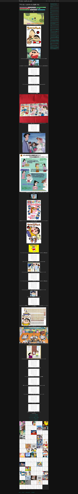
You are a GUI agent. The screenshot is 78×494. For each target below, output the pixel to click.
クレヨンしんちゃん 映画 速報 (34, 414)
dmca (19, 492)
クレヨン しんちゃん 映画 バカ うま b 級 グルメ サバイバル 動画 (54, 38)
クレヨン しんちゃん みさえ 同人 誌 (54, 25)
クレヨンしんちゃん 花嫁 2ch (54, 18)
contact (23, 492)
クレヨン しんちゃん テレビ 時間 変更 (41, 7)
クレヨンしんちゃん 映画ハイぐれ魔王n (34, 417)
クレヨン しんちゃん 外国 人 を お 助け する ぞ (54, 17)
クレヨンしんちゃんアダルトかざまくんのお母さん (54, 23)
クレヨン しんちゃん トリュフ (41, 9)
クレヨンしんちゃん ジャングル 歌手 (54, 12)
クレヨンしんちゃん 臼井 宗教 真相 (54, 43)
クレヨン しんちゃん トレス (33, 9)
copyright (32, 492)
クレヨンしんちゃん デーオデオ (54, 35)
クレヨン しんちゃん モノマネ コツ (54, 20)
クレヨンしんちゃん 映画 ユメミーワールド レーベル (54, 32)
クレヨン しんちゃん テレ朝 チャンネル (24, 9)
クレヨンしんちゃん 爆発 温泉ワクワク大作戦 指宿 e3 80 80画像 (54, 41)
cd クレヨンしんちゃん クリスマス (54, 27)
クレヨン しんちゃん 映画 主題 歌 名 (54, 30)
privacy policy (28, 492)
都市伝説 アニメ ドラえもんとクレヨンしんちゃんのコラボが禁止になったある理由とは (54, 48)
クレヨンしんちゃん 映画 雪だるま (33, 418)
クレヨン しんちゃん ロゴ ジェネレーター (54, 14)
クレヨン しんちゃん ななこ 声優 (54, 8)
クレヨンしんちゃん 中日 (53, 45)
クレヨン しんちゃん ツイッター (32, 7)
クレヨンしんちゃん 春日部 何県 (34, 420)
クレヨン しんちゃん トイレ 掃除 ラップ (25, 8)
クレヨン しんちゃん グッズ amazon (54, 6)
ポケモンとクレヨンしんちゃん (54, 10)
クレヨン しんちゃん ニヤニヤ (23, 7)
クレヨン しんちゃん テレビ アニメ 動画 (35, 8)
